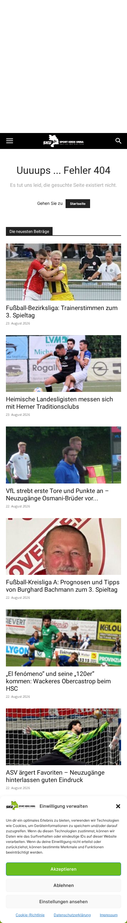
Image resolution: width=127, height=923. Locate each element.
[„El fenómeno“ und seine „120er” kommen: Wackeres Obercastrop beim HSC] (63, 637)
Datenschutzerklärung (72, 915)
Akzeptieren (63, 869)
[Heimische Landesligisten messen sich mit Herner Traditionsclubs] (63, 363)
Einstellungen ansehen (63, 901)
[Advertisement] (63, 66)
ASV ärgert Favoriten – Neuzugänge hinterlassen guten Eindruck (55, 776)
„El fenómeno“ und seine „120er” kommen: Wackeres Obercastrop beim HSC (58, 681)
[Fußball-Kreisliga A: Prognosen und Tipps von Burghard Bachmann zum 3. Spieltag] (63, 546)
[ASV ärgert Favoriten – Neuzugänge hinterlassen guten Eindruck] (63, 736)
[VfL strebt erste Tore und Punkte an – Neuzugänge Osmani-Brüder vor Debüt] (63, 455)
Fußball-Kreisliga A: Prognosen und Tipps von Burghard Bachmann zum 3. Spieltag (63, 586)
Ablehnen (63, 885)
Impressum (109, 915)
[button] (118, 806)
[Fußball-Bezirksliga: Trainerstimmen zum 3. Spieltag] (63, 272)
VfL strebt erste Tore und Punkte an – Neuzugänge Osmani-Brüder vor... (57, 494)
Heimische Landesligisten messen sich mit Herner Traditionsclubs (59, 403)
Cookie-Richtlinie (30, 915)
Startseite (78, 204)
